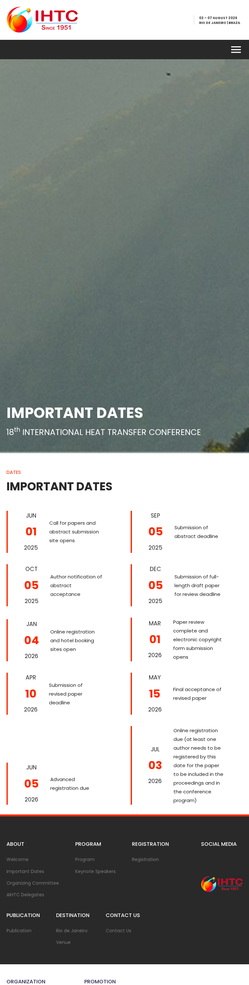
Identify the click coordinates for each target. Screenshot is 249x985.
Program (85, 859)
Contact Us (118, 930)
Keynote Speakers (95, 871)
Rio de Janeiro (72, 930)
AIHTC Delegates (25, 894)
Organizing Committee (32, 883)
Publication (18, 930)
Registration (145, 859)
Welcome (17, 859)
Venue (63, 942)
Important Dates (25, 871)
